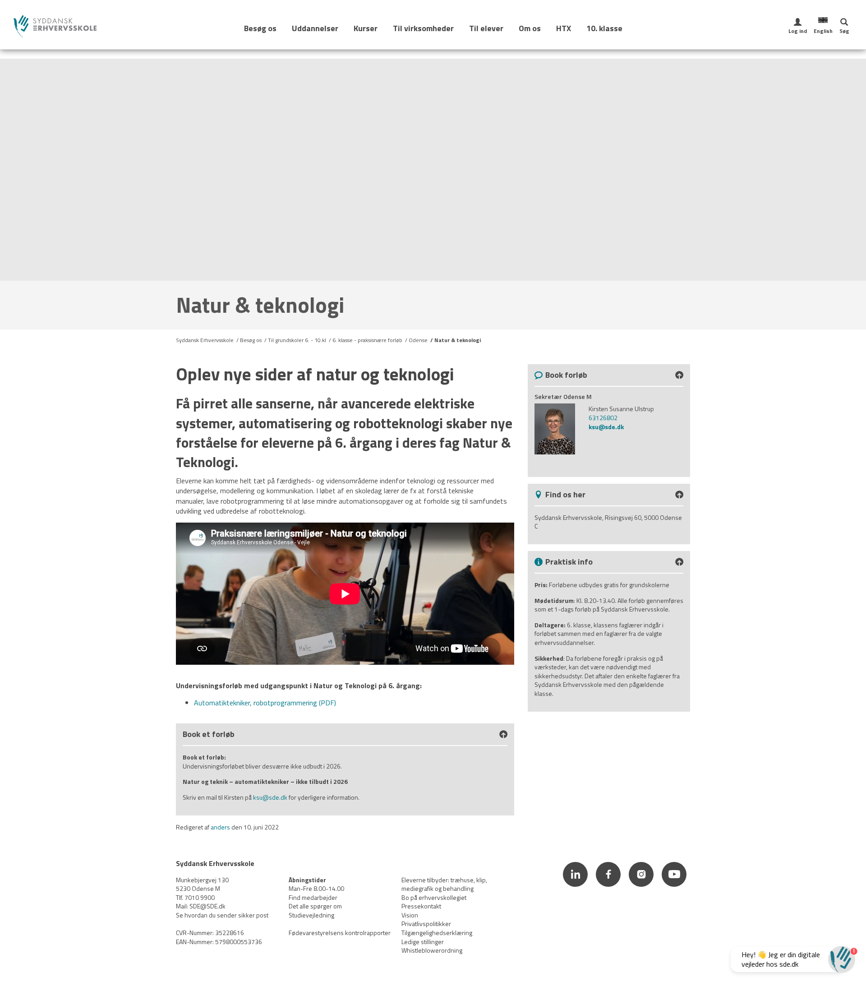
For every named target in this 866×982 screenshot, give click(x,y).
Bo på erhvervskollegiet (433, 897)
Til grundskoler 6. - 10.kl (297, 340)
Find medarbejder (313, 897)
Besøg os (260, 28)
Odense (418, 340)
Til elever (486, 28)
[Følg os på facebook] (609, 887)
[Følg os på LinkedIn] (576, 887)
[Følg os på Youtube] (674, 887)
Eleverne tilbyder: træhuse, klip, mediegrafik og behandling (444, 884)
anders (220, 827)
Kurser (366, 28)
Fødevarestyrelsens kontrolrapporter (340, 932)
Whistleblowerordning (431, 950)
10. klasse (604, 28)
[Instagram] (642, 887)
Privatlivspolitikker (426, 923)
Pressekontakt (421, 906)
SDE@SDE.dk (207, 906)
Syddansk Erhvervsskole (205, 340)
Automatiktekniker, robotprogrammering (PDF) (265, 702)
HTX (563, 28)
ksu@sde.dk (270, 797)
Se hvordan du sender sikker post (222, 915)
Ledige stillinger (422, 941)
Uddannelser (315, 28)
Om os (530, 28)
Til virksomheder (423, 28)
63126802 (603, 417)
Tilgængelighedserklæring (436, 932)
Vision (409, 915)
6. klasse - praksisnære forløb (367, 340)
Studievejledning (311, 915)
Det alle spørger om (315, 906)
